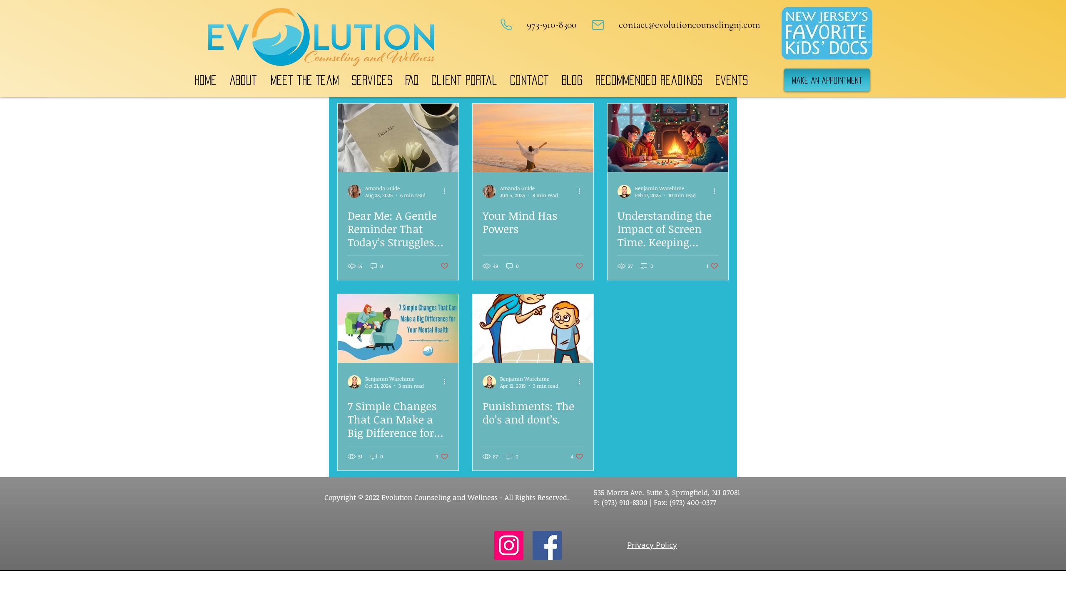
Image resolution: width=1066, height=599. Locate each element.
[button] (243, 80)
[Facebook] (547, 545)
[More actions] (447, 191)
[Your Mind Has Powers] (533, 138)
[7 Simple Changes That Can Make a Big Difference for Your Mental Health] (398, 328)
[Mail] (598, 25)
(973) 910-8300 (624, 502)
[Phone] (506, 25)
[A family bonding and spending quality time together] (668, 138)
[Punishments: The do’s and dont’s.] (533, 328)
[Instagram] (508, 545)
